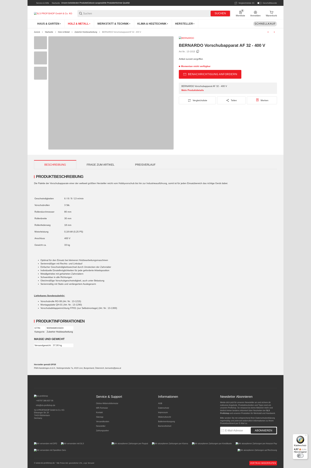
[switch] (300, 456)
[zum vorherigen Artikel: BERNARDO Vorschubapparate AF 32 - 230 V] (268, 32)
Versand (91, 463)
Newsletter (100, 426)
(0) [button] (246, 3)
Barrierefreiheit (164, 426)
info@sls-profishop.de (45, 405)
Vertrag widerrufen (263, 463)
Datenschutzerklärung (265, 418)
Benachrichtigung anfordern (212, 74)
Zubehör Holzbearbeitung (86, 32)
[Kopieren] (198, 51)
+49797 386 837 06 (44, 401)
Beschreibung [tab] (55, 164)
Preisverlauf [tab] (145, 164)
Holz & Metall (64, 32)
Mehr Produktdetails (192, 90)
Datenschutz (163, 408)
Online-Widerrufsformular (107, 403)
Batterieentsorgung (166, 421)
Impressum (163, 412)
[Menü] (306, 436)
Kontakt (99, 412)
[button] (185, 24)
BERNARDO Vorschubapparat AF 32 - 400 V (121, 32)
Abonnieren (263, 430)
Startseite (56, 3)
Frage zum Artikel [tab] (100, 164)
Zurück (37, 32)
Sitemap (99, 417)
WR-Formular (102, 408)
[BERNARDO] (186, 38)
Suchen (220, 13)
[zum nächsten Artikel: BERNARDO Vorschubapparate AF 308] (274, 32)
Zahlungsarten (102, 430)
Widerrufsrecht (164, 417)
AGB (160, 403)
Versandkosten (102, 421)
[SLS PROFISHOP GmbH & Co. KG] (53, 13)
